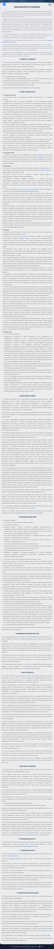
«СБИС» (48, 935)
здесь (33, 508)
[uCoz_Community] (42, 946)
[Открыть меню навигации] (49, 4)
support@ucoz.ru (41, 156)
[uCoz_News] (40, 946)
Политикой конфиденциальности (30, 191)
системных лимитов (46, 170)
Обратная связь (34, 946)
